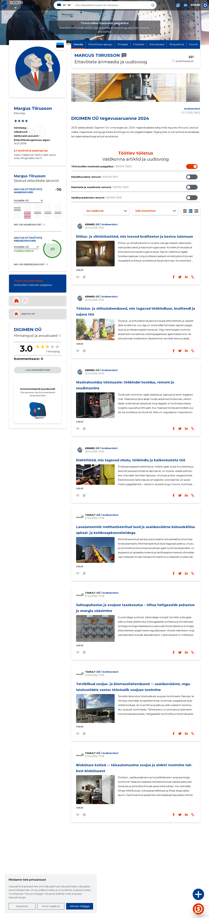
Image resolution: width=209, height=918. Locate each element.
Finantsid (138, 44)
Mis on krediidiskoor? (29, 264)
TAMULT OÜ (101, 515)
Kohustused (156, 44)
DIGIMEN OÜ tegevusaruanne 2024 (110, 118)
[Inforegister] (25, 300)
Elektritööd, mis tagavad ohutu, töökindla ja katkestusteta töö (130, 460)
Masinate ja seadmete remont (100, 187)
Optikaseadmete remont (96, 197)
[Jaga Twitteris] (179, 277)
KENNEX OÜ (101, 224)
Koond (193, 44)
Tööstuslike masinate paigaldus (101, 166)
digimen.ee (28, 313)
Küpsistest (22, 906)
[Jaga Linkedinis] (186, 277)
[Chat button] (178, 5)
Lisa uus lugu (185, 895)
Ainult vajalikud (51, 906)
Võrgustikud (176, 44)
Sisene (195, 5)
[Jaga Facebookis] (173, 277)
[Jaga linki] (192, 277)
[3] (191, 211)
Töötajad (122, 44)
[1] (185, 211)
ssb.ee (79, 270)
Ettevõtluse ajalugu (100, 44)
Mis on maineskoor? (28, 224)
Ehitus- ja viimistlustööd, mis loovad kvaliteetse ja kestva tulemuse (134, 236)
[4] (196, 211)
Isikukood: (21, 131)
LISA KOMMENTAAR (37, 370)
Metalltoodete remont (94, 176)
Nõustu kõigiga (79, 906)
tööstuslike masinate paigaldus (33, 284)
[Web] (16, 300)
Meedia (78, 44)
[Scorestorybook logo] (19, 5)
